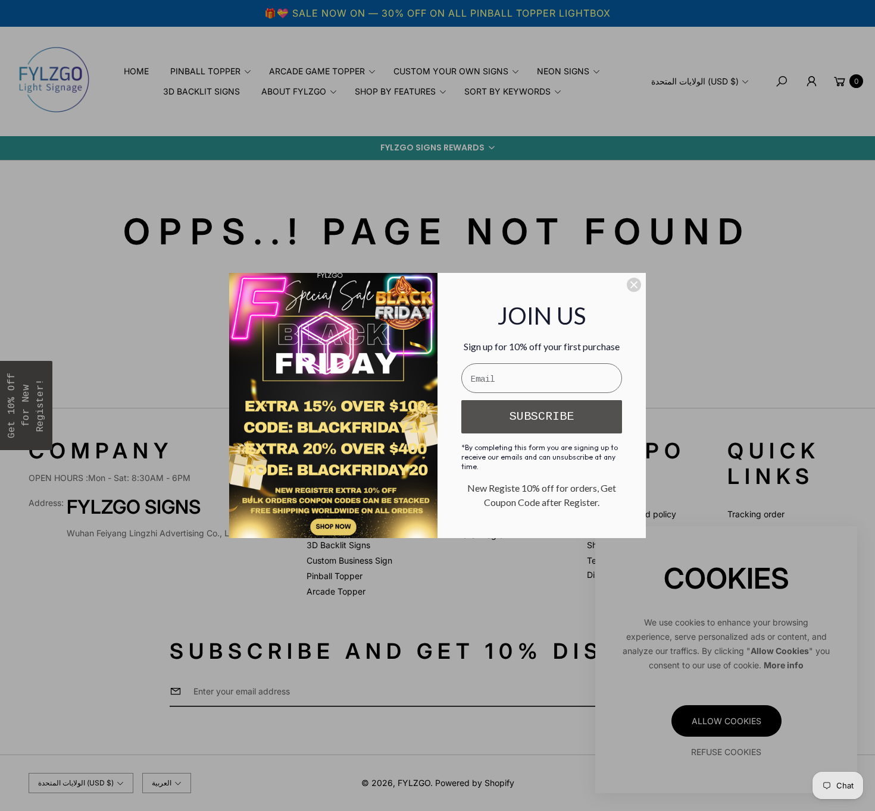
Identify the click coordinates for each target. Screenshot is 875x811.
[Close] (634, 285)
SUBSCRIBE (542, 416)
